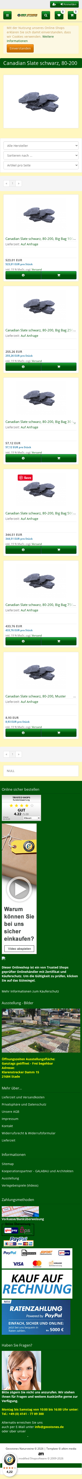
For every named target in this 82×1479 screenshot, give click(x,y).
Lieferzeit (8, 1140)
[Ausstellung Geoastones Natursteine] (41, 1030)
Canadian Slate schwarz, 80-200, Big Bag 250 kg (39, 332)
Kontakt (7, 1126)
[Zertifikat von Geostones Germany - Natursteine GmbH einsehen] (21, 808)
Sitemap (8, 1164)
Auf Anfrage (29, 244)
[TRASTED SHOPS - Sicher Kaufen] (19, 888)
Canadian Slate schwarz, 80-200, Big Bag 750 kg (39, 606)
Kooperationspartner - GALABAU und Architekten (37, 1171)
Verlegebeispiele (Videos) (20, 1185)
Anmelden (69, 4)
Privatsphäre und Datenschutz (24, 1104)
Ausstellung (10, 1178)
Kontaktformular (14, 1435)
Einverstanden (20, 48)
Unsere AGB (10, 1111)
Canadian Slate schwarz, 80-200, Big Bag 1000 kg (40, 240)
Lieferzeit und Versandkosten (23, 1097)
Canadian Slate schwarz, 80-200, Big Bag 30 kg (40, 421)
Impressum (10, 1119)
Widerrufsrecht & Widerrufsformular (29, 1133)
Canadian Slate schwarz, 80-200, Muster (35, 696)
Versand (37, 269)
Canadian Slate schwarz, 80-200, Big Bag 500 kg (39, 515)
